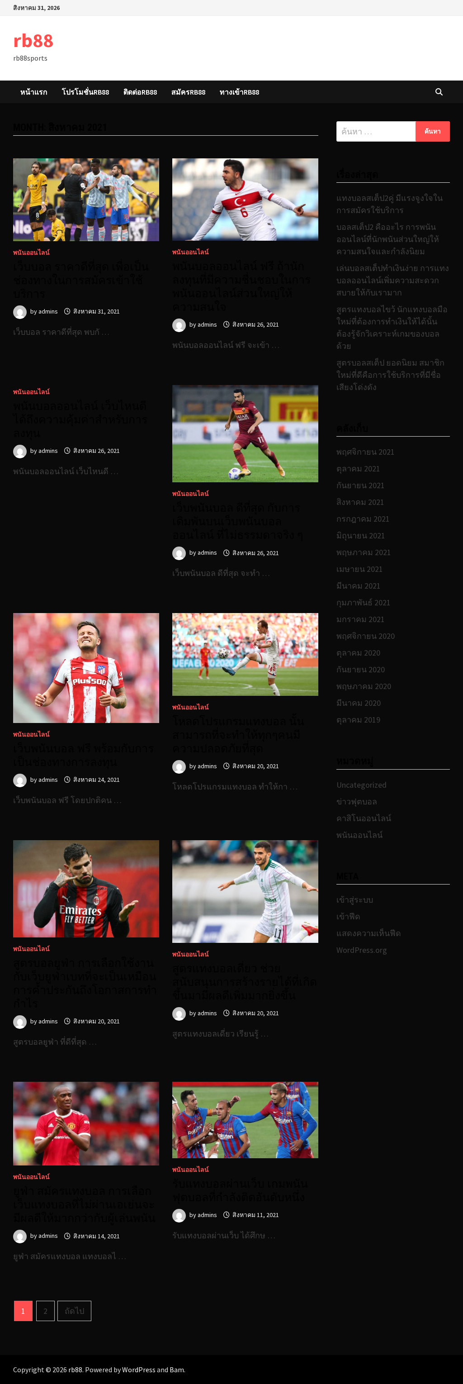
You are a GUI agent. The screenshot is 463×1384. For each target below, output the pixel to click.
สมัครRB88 (188, 91)
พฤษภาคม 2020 (363, 686)
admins (48, 311)
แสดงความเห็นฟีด (368, 933)
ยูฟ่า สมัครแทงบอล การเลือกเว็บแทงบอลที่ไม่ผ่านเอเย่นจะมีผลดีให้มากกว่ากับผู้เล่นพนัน (84, 1204)
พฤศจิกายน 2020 (365, 636)
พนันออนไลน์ (31, 252)
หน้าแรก (33, 91)
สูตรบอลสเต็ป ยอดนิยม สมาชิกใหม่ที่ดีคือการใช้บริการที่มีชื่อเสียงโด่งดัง (390, 374)
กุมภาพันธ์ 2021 (363, 602)
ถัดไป (74, 1311)
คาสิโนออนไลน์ (363, 818)
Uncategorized (361, 785)
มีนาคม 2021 (358, 585)
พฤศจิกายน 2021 (365, 452)
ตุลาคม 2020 (358, 652)
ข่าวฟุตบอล (356, 801)
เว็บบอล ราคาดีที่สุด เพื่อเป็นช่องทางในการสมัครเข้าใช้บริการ (81, 280)
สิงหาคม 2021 (360, 502)
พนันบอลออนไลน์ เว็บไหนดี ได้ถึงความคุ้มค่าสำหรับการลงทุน (80, 420)
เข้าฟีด (348, 916)
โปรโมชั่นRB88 (85, 91)
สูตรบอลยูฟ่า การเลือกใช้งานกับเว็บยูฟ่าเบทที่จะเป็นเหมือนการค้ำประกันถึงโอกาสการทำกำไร (85, 983)
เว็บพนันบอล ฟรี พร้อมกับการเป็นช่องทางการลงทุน (83, 755)
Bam (177, 1369)
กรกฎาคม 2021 (363, 519)
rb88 (33, 40)
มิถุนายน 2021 (360, 535)
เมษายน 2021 (359, 569)
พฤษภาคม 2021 (363, 552)
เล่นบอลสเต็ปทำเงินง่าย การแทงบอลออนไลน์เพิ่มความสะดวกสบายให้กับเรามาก (392, 280)
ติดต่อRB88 (140, 91)
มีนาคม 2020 (358, 703)
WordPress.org (361, 950)
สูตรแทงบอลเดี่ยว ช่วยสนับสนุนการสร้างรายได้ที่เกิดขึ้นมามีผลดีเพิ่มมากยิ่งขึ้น (244, 982)
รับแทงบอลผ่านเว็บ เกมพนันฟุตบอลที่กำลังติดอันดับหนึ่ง (240, 1190)
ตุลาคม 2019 (358, 719)
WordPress (139, 1369)
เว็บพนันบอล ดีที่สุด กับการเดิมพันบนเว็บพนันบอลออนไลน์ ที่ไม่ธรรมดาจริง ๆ (237, 521)
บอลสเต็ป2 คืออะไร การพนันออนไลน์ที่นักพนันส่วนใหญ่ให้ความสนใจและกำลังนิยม (387, 239)
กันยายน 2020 (360, 669)
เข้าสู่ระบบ (354, 899)
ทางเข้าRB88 (239, 91)
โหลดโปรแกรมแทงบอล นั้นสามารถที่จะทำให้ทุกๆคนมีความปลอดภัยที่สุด (238, 735)
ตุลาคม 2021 (358, 468)
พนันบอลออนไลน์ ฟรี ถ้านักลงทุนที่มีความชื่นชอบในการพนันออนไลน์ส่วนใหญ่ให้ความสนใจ (241, 287)
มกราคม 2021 (360, 619)
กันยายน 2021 (360, 485)
